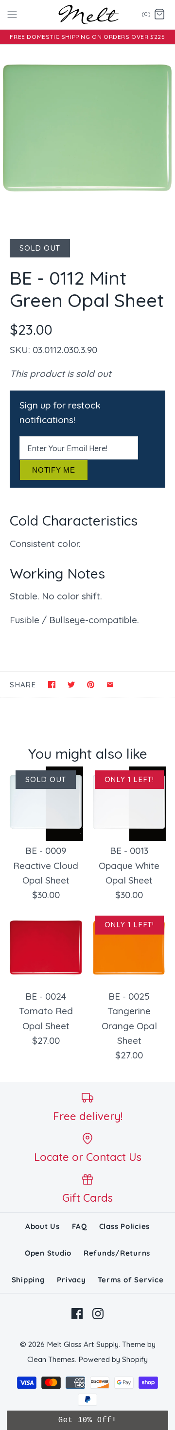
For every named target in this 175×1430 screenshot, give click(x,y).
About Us (42, 1226)
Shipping (28, 1279)
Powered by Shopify (113, 1359)
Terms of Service (130, 1279)
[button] (87, 1420)
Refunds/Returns (117, 1253)
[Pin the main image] (90, 684)
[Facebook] (77, 1313)
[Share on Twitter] (71, 684)
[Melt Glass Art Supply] (88, 14)
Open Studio (48, 1253)
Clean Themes (51, 1359)
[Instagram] (98, 1313)
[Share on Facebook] (51, 684)
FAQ (79, 1226)
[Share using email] (110, 684)
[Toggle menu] (12, 14)
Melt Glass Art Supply (83, 1344)
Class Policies (124, 1226)
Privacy (71, 1279)
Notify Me (53, 470)
